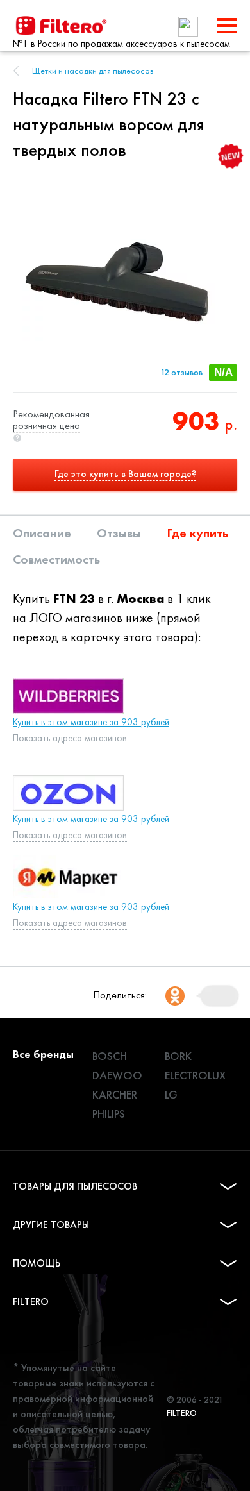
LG (171, 1094)
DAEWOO (117, 1075)
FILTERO (31, 1301)
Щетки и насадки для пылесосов (93, 70)
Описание (42, 533)
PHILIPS (108, 1113)
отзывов (181, 372)
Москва (140, 598)
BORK (178, 1056)
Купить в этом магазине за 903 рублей (91, 722)
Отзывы (119, 533)
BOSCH (109, 1056)
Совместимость (56, 559)
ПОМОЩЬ (36, 1263)
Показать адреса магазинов (70, 738)
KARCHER (114, 1094)
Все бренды (43, 1054)
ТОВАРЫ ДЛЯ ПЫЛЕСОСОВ (75, 1186)
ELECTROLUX (195, 1075)
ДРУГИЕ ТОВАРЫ (51, 1224)
